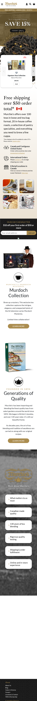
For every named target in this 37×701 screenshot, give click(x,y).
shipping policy (16, 141)
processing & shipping (17, 153)
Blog (6, 688)
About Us (8, 685)
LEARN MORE (19, 326)
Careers (7, 692)
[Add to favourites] (16, 73)
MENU (2, 4)
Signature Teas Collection (16, 75)
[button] (33, 71)
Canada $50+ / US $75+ (24, 10)
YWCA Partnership (11, 697)
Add (16, 84)
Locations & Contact (11, 694)
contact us (18, 159)
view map (25, 173)
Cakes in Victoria (10, 690)
